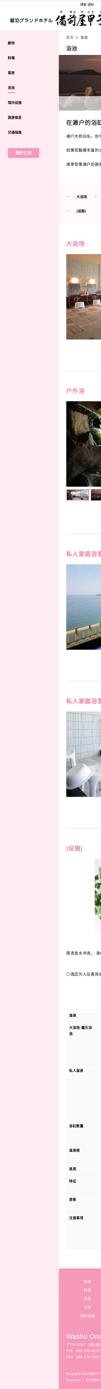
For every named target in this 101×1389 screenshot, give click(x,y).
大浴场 (81, 197)
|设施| (81, 211)
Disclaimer (73, 1380)
